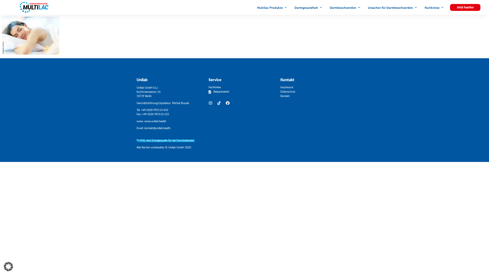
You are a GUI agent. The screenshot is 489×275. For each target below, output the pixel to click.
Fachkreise (432, 7)
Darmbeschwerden (343, 7)
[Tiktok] (219, 103)
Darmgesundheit (306, 7)
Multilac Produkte (270, 7)
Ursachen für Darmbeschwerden (390, 7)
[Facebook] (228, 103)
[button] (8, 266)
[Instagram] (210, 103)
